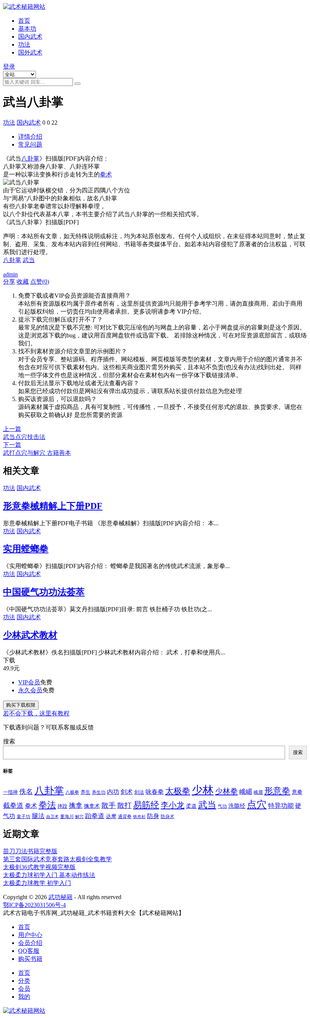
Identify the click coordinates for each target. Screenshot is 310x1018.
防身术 (167, 816)
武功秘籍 (60, 897)
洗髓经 (236, 806)
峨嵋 (245, 791)
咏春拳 (155, 791)
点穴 (257, 804)
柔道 (191, 806)
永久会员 (30, 690)
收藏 (23, 281)
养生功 (98, 792)
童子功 (23, 816)
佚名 (26, 791)
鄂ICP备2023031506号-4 (34, 905)
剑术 (127, 791)
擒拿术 (92, 806)
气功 (222, 806)
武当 (29, 260)
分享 (9, 281)
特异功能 (281, 805)
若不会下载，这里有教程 (36, 713)
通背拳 (125, 816)
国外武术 (30, 52)
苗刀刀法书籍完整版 (30, 851)
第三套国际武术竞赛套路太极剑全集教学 (57, 859)
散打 (124, 805)
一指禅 (10, 792)
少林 (203, 790)
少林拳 (226, 791)
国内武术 (30, 36)
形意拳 (277, 791)
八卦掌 (30, 158)
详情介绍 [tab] (30, 136)
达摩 (111, 816)
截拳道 (13, 805)
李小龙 (172, 805)
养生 (85, 792)
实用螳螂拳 (25, 549)
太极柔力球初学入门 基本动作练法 (49, 875)
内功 (113, 791)
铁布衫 (139, 817)
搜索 (9, 741)
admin (10, 274)
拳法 (47, 805)
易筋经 (146, 805)
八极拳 (72, 792)
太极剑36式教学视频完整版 (39, 867)
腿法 (38, 816)
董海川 (67, 816)
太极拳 (177, 791)
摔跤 (62, 806)
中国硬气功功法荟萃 (44, 592)
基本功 (27, 28)
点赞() (39, 281)
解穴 (79, 817)
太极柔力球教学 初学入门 (37, 883)
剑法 (139, 792)
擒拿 (75, 805)
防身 (153, 816)
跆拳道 (94, 816)
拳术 (106, 174)
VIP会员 (29, 682)
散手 (108, 805)
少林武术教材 (30, 635)
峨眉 (258, 792)
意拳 (297, 792)
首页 (24, 20)
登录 (9, 66)
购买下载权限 (21, 705)
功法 (24, 44)
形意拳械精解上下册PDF (52, 506)
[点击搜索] (77, 84)
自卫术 (52, 817)
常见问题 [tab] (30, 144)
